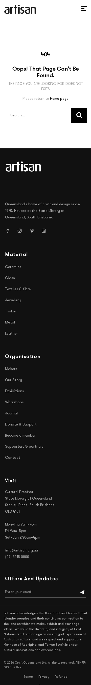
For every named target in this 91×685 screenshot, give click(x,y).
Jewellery (13, 300)
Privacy (43, 676)
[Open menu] (78, 9)
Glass (10, 278)
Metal (10, 322)
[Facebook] (9, 230)
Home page (59, 99)
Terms (28, 676)
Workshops (14, 402)
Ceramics (13, 267)
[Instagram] (21, 230)
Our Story (13, 380)
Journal (11, 413)
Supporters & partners (24, 447)
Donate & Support (21, 425)
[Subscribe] (82, 592)
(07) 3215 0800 (17, 557)
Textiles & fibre (18, 289)
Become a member (20, 436)
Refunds (61, 676)
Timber (11, 311)
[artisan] (24, 166)
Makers (11, 369)
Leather (11, 334)
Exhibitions (14, 391)
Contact (12, 458)
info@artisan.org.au (21, 550)
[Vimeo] (33, 230)
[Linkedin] (45, 230)
